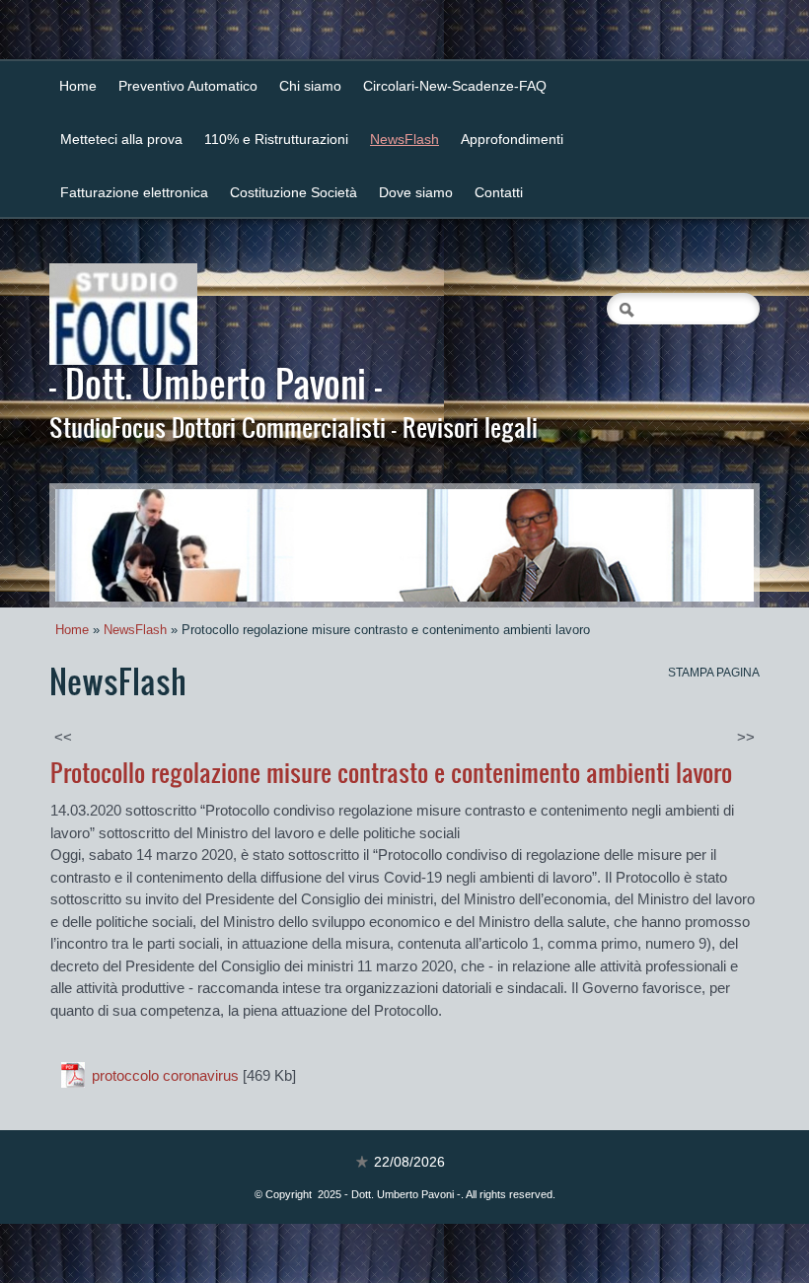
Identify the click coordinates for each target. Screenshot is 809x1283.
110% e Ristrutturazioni (276, 139)
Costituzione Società (293, 192)
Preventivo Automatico (187, 86)
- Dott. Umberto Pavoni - (215, 382)
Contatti (499, 192)
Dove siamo (416, 192)
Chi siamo (310, 86)
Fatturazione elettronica (134, 192)
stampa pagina (714, 672)
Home (78, 86)
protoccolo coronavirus (165, 1075)
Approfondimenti (512, 139)
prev (110, 545)
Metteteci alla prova (121, 139)
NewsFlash (404, 139)
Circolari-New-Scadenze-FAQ (455, 86)
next (698, 545)
